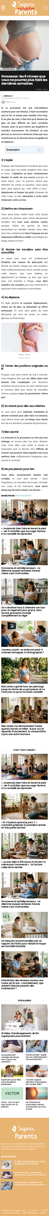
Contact (44, 1210)
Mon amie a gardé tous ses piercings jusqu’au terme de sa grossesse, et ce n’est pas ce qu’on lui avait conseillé (23, 689)
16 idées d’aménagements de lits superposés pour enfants (20, 1035)
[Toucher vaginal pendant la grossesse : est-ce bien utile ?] (37, 1071)
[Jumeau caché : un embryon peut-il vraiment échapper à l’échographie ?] (24, 634)
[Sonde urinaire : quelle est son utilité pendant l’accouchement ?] (37, 1046)
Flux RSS (43, 1213)
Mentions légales (30, 1213)
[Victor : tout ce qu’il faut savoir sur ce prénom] (12, 1093)
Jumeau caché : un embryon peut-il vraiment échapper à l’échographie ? (22, 651)
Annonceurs (33, 1210)
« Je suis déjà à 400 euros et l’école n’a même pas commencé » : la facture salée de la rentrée (23, 864)
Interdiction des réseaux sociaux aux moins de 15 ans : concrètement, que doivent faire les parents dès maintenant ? (22, 984)
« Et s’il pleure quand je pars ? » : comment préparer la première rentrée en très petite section (23, 825)
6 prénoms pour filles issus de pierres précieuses (11, 1082)
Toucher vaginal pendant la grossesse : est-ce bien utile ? (36, 1082)
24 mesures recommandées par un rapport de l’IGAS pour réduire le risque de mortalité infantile (23, 943)
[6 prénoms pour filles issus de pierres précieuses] (12, 1071)
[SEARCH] (46, 8)
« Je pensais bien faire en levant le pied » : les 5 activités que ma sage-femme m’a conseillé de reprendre (23, 531)
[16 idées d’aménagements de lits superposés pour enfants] (24, 1017)
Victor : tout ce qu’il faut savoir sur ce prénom (10, 1104)
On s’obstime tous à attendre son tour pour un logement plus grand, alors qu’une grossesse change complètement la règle (23, 611)
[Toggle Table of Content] (38, 150)
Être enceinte (23, 495)
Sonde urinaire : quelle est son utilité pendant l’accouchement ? (36, 1057)
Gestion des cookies (11, 1213)
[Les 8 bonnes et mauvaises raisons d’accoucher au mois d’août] (37, 1093)
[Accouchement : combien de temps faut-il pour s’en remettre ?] (12, 1046)
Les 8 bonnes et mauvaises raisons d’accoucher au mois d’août (36, 1105)
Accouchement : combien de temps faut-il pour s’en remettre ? (10, 1058)
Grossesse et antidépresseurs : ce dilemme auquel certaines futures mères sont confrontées (20, 570)
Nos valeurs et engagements (13, 1210)
